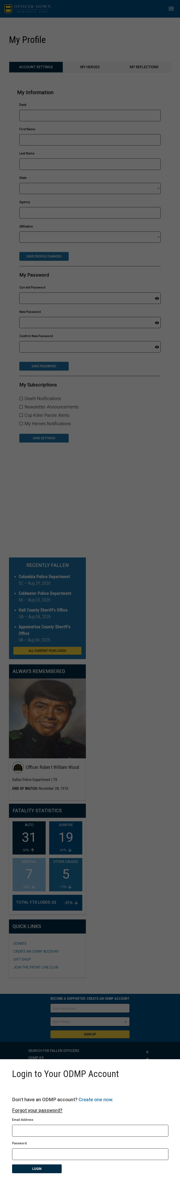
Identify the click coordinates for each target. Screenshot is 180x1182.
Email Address (22, 1119)
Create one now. (96, 1099)
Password (19, 1143)
